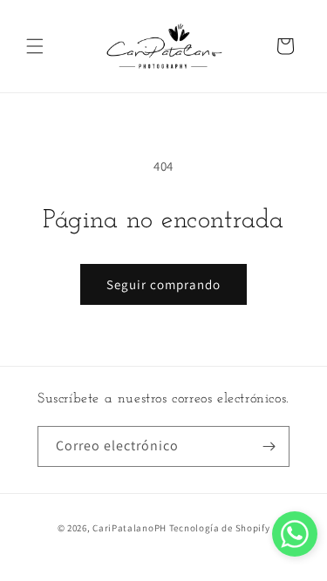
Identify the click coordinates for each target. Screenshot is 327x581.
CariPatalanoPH (129, 528)
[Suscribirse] (269, 446)
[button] (35, 46)
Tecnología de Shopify (219, 528)
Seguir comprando (163, 284)
